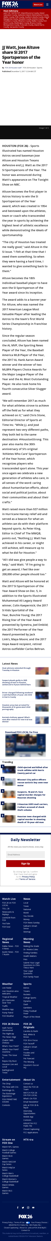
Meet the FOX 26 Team (30, 1088)
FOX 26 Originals (28, 1025)
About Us (29, 1079)
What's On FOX (30, 1098)
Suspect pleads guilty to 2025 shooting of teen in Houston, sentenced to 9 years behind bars (16, 682)
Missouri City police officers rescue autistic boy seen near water (32, 782)
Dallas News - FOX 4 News (10, 947)
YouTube (6, 923)
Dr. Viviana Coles (30, 949)
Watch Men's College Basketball (10, 1174)
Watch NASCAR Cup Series (9, 1162)
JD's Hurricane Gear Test (8, 1001)
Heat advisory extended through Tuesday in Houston (16, 669)
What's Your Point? (10, 1046)
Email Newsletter (30, 1101)
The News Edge (9, 1037)
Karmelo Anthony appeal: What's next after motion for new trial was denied (17, 719)
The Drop (6, 1083)
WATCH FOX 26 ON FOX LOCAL (30, 1093)
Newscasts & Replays (8, 913)
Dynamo (27, 1001)
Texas (26, 906)
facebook (18, 1207)
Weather (7, 983)
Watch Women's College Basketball (10, 1180)
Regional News (7, 940)
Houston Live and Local (10, 1065)
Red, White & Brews (29, 1035)
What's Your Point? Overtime (10, 1050)
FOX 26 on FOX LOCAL (9, 904)
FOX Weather (8, 1016)
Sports (39, 68)
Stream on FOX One (8, 1141)
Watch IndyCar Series (8, 1168)
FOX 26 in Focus (30, 1040)
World (26, 912)
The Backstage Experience (8, 1094)
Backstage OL (8, 1090)
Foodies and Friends (28, 1053)
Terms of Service (27, 879)
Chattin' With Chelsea (7, 1041)
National (27, 909)
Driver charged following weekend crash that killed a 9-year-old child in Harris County (17, 694)
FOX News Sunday (31, 922)
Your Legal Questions (28, 972)
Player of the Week (31, 1016)
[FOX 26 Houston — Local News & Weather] (10, 4)
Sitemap (27, 931)
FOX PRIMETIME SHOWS (9, 1100)
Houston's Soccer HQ (31, 1066)
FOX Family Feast (31, 976)
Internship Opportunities (29, 1112)
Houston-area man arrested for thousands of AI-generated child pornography (16, 707)
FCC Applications (30, 1132)
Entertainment (11, 1079)
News (26, 898)
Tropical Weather (9, 997)
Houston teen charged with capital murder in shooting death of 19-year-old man (31, 819)
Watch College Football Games (9, 1151)
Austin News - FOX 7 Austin (10, 953)
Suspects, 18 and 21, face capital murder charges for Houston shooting (31, 795)
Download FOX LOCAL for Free (21, 732)
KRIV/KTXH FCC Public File (30, 1124)
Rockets (26, 994)
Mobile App (28, 1116)
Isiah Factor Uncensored (7, 1029)
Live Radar (6, 987)
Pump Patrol (7, 1012)
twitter (23, 1207)
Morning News (28, 940)
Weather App (8, 1009)
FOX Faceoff (28, 1043)
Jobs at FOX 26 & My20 (30, 1106)
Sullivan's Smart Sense (30, 927)
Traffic (5, 1006)
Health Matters (30, 956)
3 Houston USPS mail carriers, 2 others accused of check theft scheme (32, 807)
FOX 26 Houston (29, 68)
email (33, 1207)
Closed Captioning (31, 1129)
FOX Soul (6, 926)
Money (26, 919)
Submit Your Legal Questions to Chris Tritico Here (31, 965)
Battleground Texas (8, 1071)
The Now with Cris (10, 1087)
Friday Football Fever (29, 1012)
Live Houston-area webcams (10, 992)
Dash (25, 1004)
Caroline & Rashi (30, 1031)
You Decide (28, 916)
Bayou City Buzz (9, 1061)
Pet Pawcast (28, 1058)
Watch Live (38, 5)
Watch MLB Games (7, 1157)
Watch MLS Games (7, 1191)
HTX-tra (28, 1139)
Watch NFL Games (10, 1146)
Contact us (28, 1083)
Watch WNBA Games (8, 1186)
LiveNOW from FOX (8, 918)
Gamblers (27, 1007)
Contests (6, 1105)
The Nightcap (8, 1033)
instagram (28, 1207)
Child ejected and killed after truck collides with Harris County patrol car (32, 770)
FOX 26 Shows (10, 1024)
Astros (26, 987)
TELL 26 (5, 908)
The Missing (28, 1061)
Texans (26, 991)
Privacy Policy (28, 876)
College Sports (29, 997)
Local (25, 902)
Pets (25, 959)
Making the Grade (31, 946)
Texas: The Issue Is (9, 1056)
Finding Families (30, 952)
